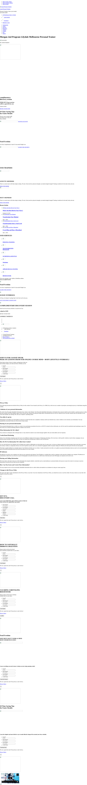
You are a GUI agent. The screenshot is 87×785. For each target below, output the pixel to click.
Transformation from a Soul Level (12, 223)
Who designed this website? (9, 338)
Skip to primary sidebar (8, 2)
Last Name (5, 371)
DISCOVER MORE (4, 186)
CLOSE (2, 615)
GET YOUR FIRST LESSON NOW (8, 300)
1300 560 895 (7, 17)
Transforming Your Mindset (10, 217)
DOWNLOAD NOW (23, 121)
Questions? (6, 20)
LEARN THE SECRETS (23, 147)
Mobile (4, 512)
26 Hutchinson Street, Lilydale (9, 15)
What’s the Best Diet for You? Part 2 (13, 210)
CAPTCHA (5, 373)
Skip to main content (7, 1)
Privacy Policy (6, 336)
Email (4, 366)
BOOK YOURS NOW (5, 108)
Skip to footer (6, 4)
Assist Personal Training (5, 9)
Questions (6, 331)
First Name (5, 368)
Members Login (6, 22)
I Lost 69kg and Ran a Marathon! (12, 230)
